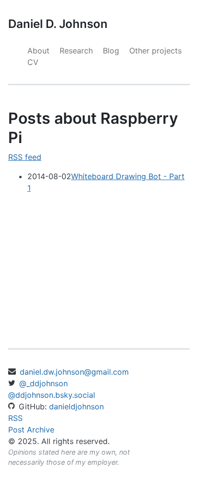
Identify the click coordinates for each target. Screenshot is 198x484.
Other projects (155, 50)
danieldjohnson (76, 406)
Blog (111, 50)
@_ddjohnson (43, 383)
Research (76, 50)
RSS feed (24, 157)
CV (32, 62)
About (38, 50)
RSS (15, 418)
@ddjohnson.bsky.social (51, 395)
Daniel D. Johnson (58, 24)
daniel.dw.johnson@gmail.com (74, 372)
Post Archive (31, 429)
